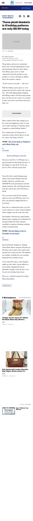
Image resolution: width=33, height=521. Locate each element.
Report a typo (7, 285)
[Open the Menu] (3, 2)
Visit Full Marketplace (25, 297)
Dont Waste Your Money (8, 17)
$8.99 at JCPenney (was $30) (16, 155)
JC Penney (5, 150)
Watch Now (27, 2)
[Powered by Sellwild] (28, 404)
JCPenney (10, 51)
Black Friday (17, 93)
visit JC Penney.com (20, 176)
